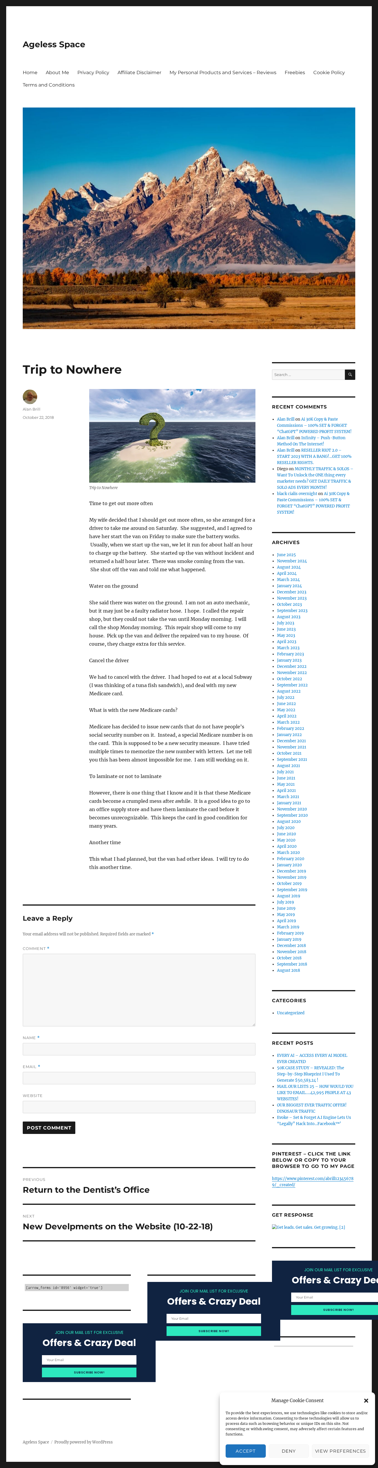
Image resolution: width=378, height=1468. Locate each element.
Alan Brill (31, 409)
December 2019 (291, 871)
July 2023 (285, 623)
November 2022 (292, 672)
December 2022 (292, 666)
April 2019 (286, 920)
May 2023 (286, 635)
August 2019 (288, 896)
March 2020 (288, 852)
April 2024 (286, 573)
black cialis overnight (297, 493)
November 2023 (292, 598)
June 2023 (286, 629)
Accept (245, 1451)
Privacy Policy (93, 72)
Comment (36, 948)
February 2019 (290, 933)
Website (33, 1095)
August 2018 (288, 970)
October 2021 (289, 753)
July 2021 (285, 771)
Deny (289, 1451)
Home (30, 72)
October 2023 (289, 604)
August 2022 (289, 691)
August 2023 (288, 616)
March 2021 (288, 796)
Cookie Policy (329, 72)
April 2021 (286, 790)
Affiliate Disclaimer (139, 72)
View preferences (340, 1451)
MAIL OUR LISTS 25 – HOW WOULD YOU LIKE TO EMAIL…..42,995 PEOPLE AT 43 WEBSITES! (315, 1092)
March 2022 (288, 722)
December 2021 (291, 740)
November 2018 (291, 951)
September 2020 (292, 815)
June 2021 (286, 778)
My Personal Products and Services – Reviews (223, 72)
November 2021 (291, 747)
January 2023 (289, 660)
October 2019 (289, 883)
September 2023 (292, 610)
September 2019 (292, 889)
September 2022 (292, 685)
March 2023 (288, 647)
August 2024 (289, 567)
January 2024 (289, 585)
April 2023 (286, 641)
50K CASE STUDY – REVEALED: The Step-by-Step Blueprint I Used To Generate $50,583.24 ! (310, 1074)
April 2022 (286, 716)
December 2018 (291, 945)
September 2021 (292, 759)
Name (31, 1037)
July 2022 (285, 697)
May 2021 (286, 784)
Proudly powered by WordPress (83, 1442)
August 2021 (288, 765)
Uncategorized (290, 1012)
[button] (366, 1401)
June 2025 (286, 554)
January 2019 (289, 939)
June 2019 (286, 908)
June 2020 (286, 833)
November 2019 (292, 877)
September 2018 (292, 964)
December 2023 (291, 592)
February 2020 (290, 858)
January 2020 (289, 865)
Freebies (295, 72)
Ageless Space (54, 44)
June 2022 (286, 703)
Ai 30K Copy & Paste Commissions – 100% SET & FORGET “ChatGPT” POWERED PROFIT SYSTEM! (314, 425)
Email (31, 1066)
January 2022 (289, 734)
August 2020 (289, 821)
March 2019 (288, 927)
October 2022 (289, 678)
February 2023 (290, 654)
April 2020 (286, 846)
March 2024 (288, 579)
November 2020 (292, 809)
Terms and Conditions (49, 85)
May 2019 (286, 914)
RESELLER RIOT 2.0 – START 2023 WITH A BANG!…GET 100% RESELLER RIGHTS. (314, 456)
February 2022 (290, 728)
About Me (57, 72)
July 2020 (285, 827)
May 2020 (286, 840)
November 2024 (292, 561)
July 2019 (285, 902)
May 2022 (286, 709)
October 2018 (289, 958)
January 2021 (289, 802)
